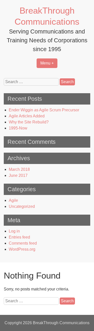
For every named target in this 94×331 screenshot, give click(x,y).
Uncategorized (22, 206)
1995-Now (18, 128)
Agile (13, 200)
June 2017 (18, 175)
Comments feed (23, 243)
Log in (14, 231)
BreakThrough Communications (61, 323)
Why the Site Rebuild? (29, 122)
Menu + (47, 63)
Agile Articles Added (27, 116)
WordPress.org (22, 249)
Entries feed (19, 237)
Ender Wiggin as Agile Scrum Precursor (44, 110)
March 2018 (19, 169)
